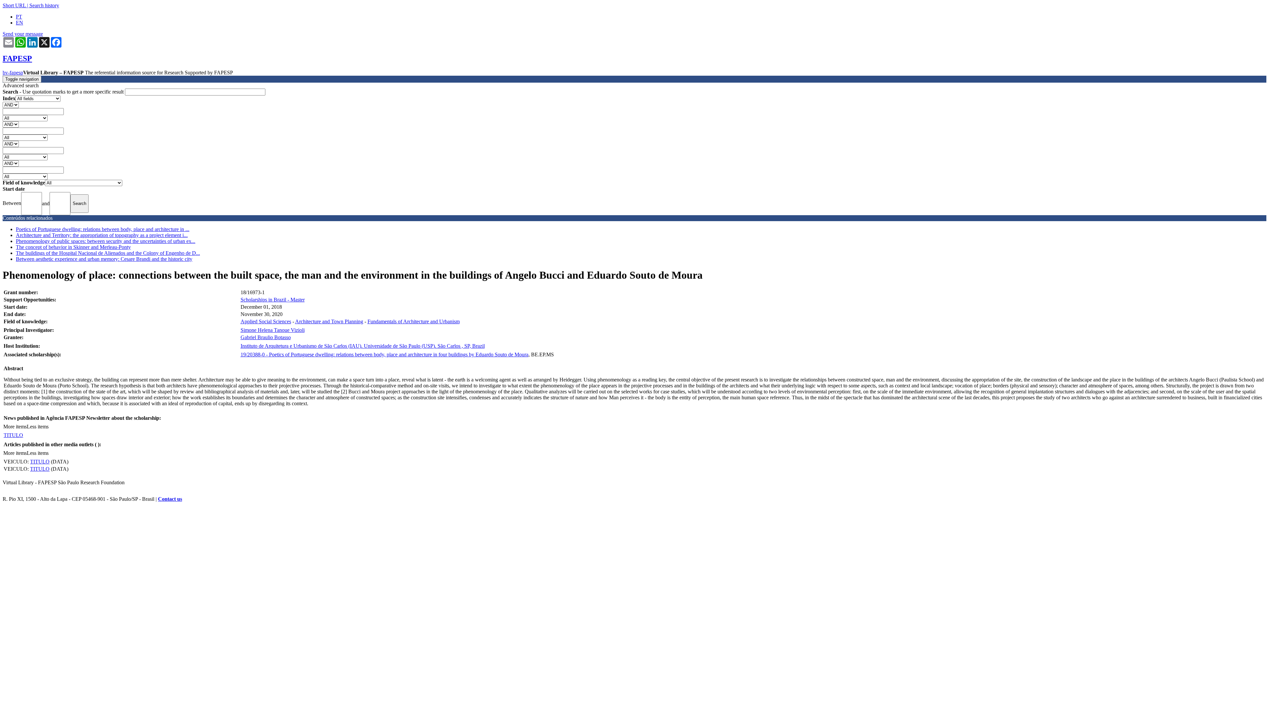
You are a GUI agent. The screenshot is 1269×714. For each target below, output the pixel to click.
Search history (44, 5)
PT (19, 17)
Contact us (170, 499)
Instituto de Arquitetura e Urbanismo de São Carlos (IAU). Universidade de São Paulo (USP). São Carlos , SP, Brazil (363, 346)
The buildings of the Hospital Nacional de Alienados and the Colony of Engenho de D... (108, 253)
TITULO (13, 435)
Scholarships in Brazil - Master (273, 299)
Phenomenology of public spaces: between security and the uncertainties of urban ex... (105, 241)
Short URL (14, 5)
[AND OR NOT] (11, 104)
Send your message (23, 34)
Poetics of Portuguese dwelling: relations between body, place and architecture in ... (102, 229)
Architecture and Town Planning (329, 321)
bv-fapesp (13, 72)
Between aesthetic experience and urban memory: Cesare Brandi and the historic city (104, 259)
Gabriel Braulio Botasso (266, 337)
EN (19, 22)
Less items (38, 426)
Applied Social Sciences (266, 321)
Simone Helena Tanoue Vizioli (273, 330)
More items (15, 426)
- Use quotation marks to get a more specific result (64, 92)
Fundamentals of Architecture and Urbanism (413, 321)
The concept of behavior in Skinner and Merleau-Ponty (73, 247)
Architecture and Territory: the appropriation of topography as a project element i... (102, 235)
